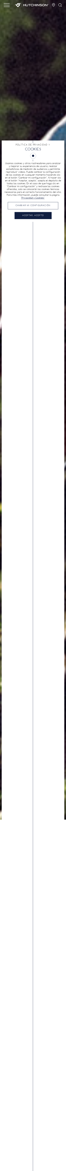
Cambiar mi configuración (33, 206)
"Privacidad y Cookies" (33, 198)
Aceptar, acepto (33, 216)
